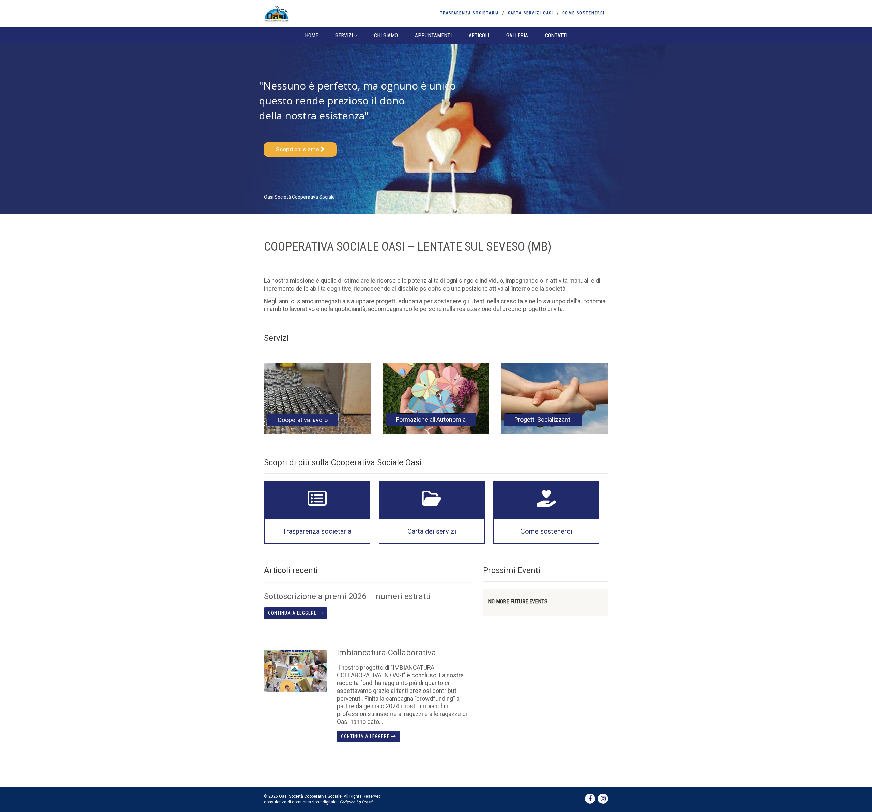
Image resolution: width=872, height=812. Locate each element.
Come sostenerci (583, 13)
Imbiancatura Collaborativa (386, 652)
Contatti (556, 35)
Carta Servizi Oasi (531, 13)
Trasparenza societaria (469, 13)
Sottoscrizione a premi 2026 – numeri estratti (347, 596)
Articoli (479, 35)
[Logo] (318, 13)
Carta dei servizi (431, 531)
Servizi (344, 35)
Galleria (517, 35)
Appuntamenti (433, 35)
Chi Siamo (386, 35)
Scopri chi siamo (298, 149)
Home (311, 35)
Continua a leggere (293, 613)
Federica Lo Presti (356, 802)
